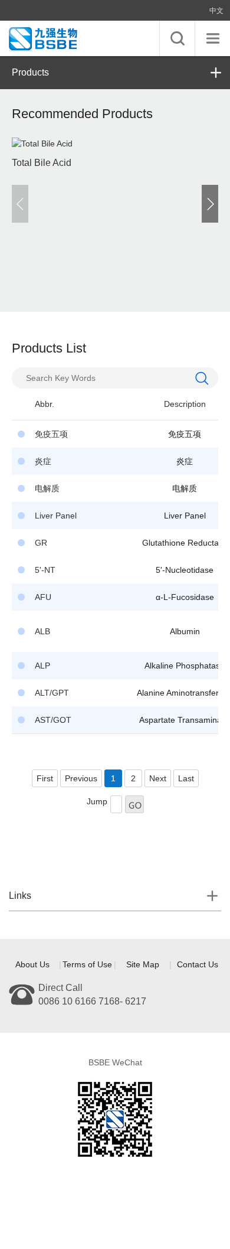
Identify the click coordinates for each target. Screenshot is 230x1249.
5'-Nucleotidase (184, 570)
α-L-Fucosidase (185, 597)
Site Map (142, 964)
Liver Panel (185, 515)
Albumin (185, 631)
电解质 (184, 488)
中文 (216, 10)
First (45, 778)
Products (30, 72)
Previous (81, 778)
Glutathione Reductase (185, 542)
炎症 (184, 461)
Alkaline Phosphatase (184, 665)
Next (157, 778)
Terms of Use (87, 964)
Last (186, 778)
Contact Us (197, 964)
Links (20, 896)
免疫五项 (184, 434)
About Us (32, 964)
